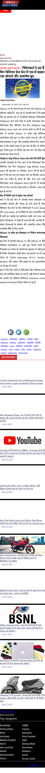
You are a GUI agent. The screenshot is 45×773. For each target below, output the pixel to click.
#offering (37, 349)
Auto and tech (5, 58)
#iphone (4, 339)
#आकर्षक (30, 342)
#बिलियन (22, 339)
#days (29, 349)
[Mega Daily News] (10, 8)
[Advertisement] (22, 36)
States (25, 755)
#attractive (12, 353)
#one (11, 349)
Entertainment (7, 755)
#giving (4, 349)
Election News (28, 744)
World (3, 744)
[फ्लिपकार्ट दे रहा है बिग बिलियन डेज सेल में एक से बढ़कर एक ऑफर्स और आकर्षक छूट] (11, 332)
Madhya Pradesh (8, 740)
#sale (12, 346)
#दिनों (36, 339)
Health (3, 751)
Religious (26, 751)
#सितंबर (38, 342)
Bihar (2, 733)
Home (2, 54)
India (24, 740)
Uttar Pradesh (28, 736)
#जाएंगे (35, 346)
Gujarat (25, 729)
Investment (27, 747)
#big (23, 349)
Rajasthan (27, 733)
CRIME (25, 725)
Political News (6, 729)
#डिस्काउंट (4, 346)
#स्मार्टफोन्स (28, 346)
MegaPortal (34, 765)
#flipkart (4, 342)
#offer (17, 349)
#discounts (23, 353)
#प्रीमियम (19, 346)
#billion (13, 342)
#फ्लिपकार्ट (13, 339)
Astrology (4, 736)
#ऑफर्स (29, 339)
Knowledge (5, 725)
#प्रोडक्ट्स (21, 342)
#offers (3, 353)
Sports (3, 758)
